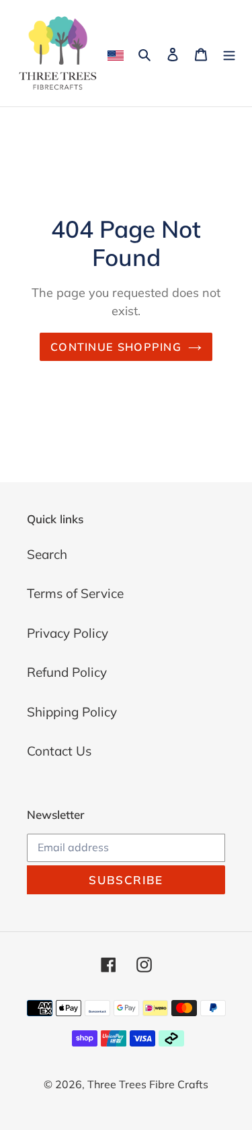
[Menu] (229, 53)
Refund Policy (67, 672)
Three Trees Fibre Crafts (147, 1084)
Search (47, 554)
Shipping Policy (72, 712)
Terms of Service (75, 593)
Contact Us (59, 751)
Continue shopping (115, 347)
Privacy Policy (67, 633)
